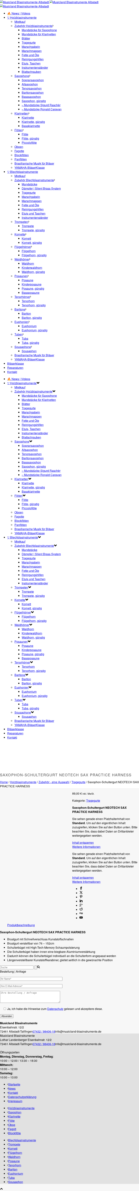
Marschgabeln (31, 47)
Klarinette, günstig (33, 122)
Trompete (28, 226)
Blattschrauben (31, 72)
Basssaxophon (31, 97)
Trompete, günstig (33, 230)
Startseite (14, 1084)
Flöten (18, 130)
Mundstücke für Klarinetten (39, 34)
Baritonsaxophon (33, 92)
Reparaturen (15, 368)
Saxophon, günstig (34, 101)
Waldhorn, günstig (33, 272)
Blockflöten (21, 155)
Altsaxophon (30, 84)
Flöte (25, 134)
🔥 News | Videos (18, 13)
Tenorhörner (22, 297)
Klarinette (28, 117)
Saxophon (14, 1112)
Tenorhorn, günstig (34, 305)
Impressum (15, 1101)
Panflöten (20, 159)
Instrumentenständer (35, 67)
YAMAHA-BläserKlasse (29, 167)
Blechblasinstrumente (22, 1140)
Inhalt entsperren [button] (83, 842)
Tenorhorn (28, 301)
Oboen (18, 147)
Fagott (12, 1129)
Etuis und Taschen (33, 213)
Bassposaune (30, 293)
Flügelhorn (29, 251)
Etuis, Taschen (31, 63)
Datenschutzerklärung (22, 1097)
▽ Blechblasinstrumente (22, 172)
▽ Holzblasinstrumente (22, 17)
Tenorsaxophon (32, 88)
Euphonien (21, 322)
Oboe (11, 1125)
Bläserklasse (15, 363)
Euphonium (29, 326)
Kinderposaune (31, 284)
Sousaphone (22, 347)
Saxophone (21, 76)
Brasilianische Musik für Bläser (34, 163)
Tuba (25, 338)
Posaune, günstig (33, 288)
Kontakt (12, 372)
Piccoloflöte (29, 142)
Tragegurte (29, 42)
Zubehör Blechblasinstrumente (34, 180)
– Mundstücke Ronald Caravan (42, 109)
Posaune (27, 280)
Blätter (26, 38)
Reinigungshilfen (33, 59)
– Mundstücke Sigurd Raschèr (41, 105)
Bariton (26, 313)
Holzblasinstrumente (23, 782)
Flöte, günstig (30, 138)
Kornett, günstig (32, 243)
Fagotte (19, 151)
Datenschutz (55, 1009)
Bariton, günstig (32, 318)
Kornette (19, 234)
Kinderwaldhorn (32, 268)
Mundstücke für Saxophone (39, 30)
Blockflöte (14, 1133)
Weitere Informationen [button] (86, 847)
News (12, 1088)
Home (4, 782)
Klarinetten (21, 113)
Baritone (19, 309)
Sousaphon (29, 351)
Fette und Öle (30, 55)
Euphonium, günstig (34, 330)
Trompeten (21, 222)
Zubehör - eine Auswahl (54, 782)
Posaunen (21, 276)
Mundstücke (29, 184)
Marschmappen (32, 51)
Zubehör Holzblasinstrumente (33, 26)
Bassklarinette (31, 126)
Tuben (18, 334)
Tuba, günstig (30, 343)
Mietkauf (19, 22)
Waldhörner (21, 259)
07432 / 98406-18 (44, 1031)
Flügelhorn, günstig (34, 255)
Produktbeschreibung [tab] (21, 925)
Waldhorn (28, 263)
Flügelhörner (22, 247)
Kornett (26, 238)
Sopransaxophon (33, 80)
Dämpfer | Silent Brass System (41, 188)
